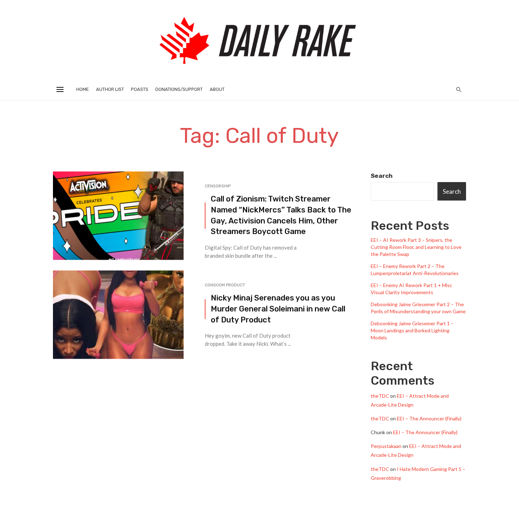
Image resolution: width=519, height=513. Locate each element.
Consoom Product (225, 284)
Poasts (139, 89)
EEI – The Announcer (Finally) (429, 418)
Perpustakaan (386, 446)
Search (382, 175)
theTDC (380, 396)
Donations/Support (179, 89)
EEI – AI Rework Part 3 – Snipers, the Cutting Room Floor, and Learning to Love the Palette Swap (416, 247)
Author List (110, 89)
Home (82, 89)
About (217, 89)
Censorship (218, 185)
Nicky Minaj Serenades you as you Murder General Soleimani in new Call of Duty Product (278, 309)
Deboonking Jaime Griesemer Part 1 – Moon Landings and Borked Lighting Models (412, 330)
